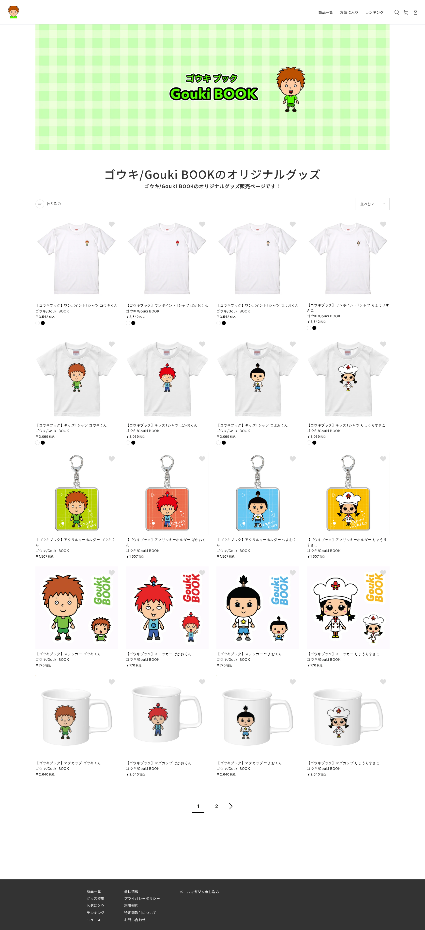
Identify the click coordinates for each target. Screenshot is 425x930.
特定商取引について (140, 913)
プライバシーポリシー (142, 898)
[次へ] (231, 807)
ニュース (94, 920)
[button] (396, 12)
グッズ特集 (96, 898)
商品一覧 (94, 891)
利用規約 (131, 905)
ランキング (96, 913)
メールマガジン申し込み (199, 891)
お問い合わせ (135, 920)
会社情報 (131, 891)
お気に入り (96, 905)
